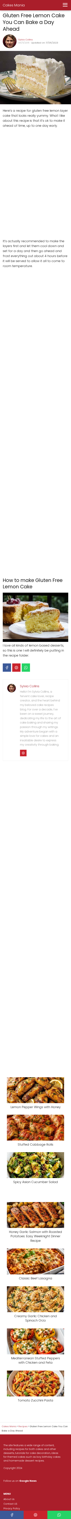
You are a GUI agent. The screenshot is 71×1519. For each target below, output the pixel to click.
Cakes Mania (14, 5)
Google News (28, 1481)
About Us (8, 1499)
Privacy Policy (11, 1508)
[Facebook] (7, 667)
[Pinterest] (16, 667)
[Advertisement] (28, 183)
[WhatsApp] (26, 667)
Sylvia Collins (25, 39)
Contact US (10, 1504)
